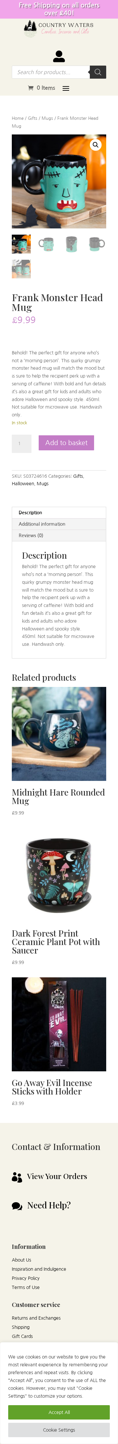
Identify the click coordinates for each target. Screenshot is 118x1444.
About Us (21, 1260)
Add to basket (66, 443)
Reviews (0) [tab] (31, 535)
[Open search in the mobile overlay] (59, 72)
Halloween (23, 483)
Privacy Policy (26, 1278)
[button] (96, 145)
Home (18, 118)
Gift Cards (22, 1336)
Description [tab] (30, 512)
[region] (59, 1393)
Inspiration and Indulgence (39, 1269)
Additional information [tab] (42, 524)
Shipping (21, 1327)
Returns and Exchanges (36, 1318)
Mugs (47, 118)
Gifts (32, 118)
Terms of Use (26, 1287)
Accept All (59, 1412)
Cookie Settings (59, 1430)
